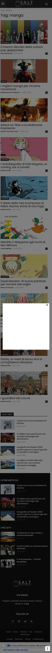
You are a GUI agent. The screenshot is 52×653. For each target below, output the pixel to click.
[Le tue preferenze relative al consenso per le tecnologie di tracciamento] (47, 648)
